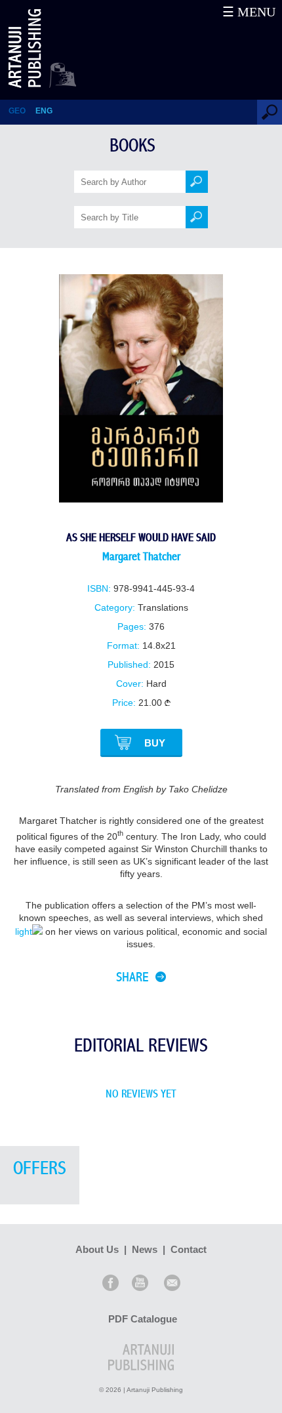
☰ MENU (248, 12)
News (144, 1249)
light (23, 932)
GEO (17, 110)
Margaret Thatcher (141, 556)
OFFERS (39, 1168)
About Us (97, 1249)
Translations (163, 608)
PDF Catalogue (142, 1318)
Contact (189, 1249)
